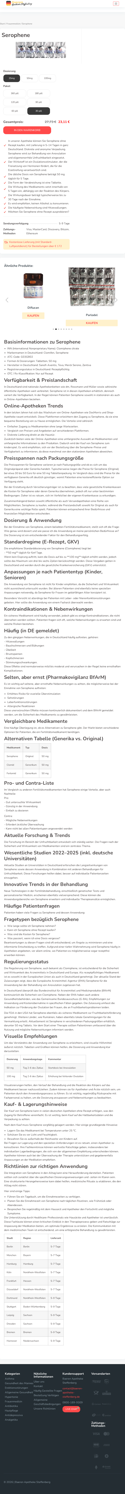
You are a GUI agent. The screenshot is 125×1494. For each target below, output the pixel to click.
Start (2, 23)
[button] (33, 315)
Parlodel (92, 315)
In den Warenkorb (27, 130)
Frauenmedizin (13, 23)
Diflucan (33, 307)
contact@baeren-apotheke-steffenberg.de (72, 1393)
